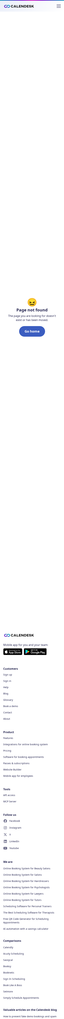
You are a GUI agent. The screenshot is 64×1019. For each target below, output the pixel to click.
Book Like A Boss (12, 985)
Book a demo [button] (10, 706)
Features (8, 738)
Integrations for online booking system (25, 744)
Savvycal (8, 960)
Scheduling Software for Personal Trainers (27, 906)
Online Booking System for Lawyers (23, 893)
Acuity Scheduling (13, 953)
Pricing (7, 750)
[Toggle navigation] (59, 6)
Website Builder (12, 769)
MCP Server (9, 801)
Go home (32, 331)
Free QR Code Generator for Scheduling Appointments (26, 920)
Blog (5, 693)
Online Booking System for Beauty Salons (26, 868)
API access (9, 795)
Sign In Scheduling (14, 978)
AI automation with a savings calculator (25, 928)
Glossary (8, 699)
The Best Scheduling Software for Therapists (28, 912)
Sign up (7, 674)
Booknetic (8, 972)
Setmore (8, 991)
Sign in (7, 681)
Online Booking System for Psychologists (26, 887)
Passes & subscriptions (16, 763)
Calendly (8, 947)
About (6, 718)
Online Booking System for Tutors (22, 900)
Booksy (7, 966)
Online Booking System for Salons (22, 874)
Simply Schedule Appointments (21, 997)
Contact (7, 712)
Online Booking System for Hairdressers (26, 881)
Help (6, 687)
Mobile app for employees (18, 775)
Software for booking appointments (23, 757)
